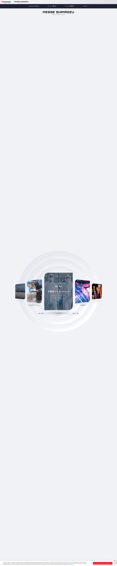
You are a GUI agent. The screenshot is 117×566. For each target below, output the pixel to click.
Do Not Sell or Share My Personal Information (102, 563)
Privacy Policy (70, 564)
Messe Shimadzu (21, 2)
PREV (42, 313)
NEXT (75, 313)
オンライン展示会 (52, 6)
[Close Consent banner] (115, 562)
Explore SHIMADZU (34, 6)
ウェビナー (85, 6)
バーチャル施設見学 (69, 6)
